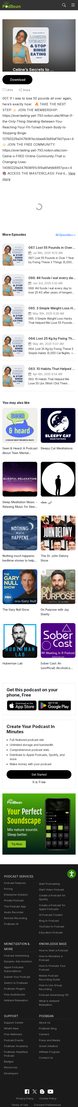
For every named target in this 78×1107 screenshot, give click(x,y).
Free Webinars (13, 1034)
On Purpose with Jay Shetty (55, 612)
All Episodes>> (66, 235)
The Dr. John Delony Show (54, 558)
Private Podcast (14, 900)
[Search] (64, 5)
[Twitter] (34, 1092)
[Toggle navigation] (73, 5)
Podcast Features (15, 883)
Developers (11, 1073)
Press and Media (49, 1040)
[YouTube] (50, 1092)
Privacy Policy (25, 1098)
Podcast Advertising (16, 955)
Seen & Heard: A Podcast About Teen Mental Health (19, 450)
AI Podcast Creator (51, 914)
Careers (44, 1034)
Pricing (8, 888)
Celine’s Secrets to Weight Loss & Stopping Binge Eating (34, 69)
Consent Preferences (47, 1104)
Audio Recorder (14, 912)
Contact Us (46, 1057)
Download (17, 80)
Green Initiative (48, 1046)
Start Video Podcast (51, 889)
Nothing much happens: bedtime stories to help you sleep (18, 558)
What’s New (11, 1028)
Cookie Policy (47, 1098)
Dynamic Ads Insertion (18, 961)
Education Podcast (51, 932)
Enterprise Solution (16, 894)
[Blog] (42, 1091)
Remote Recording (15, 918)
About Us (44, 1022)
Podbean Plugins (14, 988)
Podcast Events (13, 1040)
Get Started (39, 774)
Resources (10, 1067)
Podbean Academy (16, 1046)
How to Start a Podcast (53, 950)
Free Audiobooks (14, 994)
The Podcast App (15, 906)
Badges (9, 1061)
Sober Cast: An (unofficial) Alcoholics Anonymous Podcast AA (57, 665)
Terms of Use (19, 1104)
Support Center (13, 1022)
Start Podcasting (49, 883)
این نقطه (46, 502)
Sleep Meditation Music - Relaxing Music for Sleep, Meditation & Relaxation (19, 504)
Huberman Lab (12, 663)
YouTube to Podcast (51, 926)
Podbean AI (11, 923)
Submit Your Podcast (17, 976)
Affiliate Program (49, 1051)
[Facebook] (27, 1091)
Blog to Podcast (49, 920)
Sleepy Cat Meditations (57, 448)
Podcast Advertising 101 (54, 994)
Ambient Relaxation (16, 1000)
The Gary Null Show (15, 609)
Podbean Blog (48, 1028)
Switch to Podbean (16, 982)
